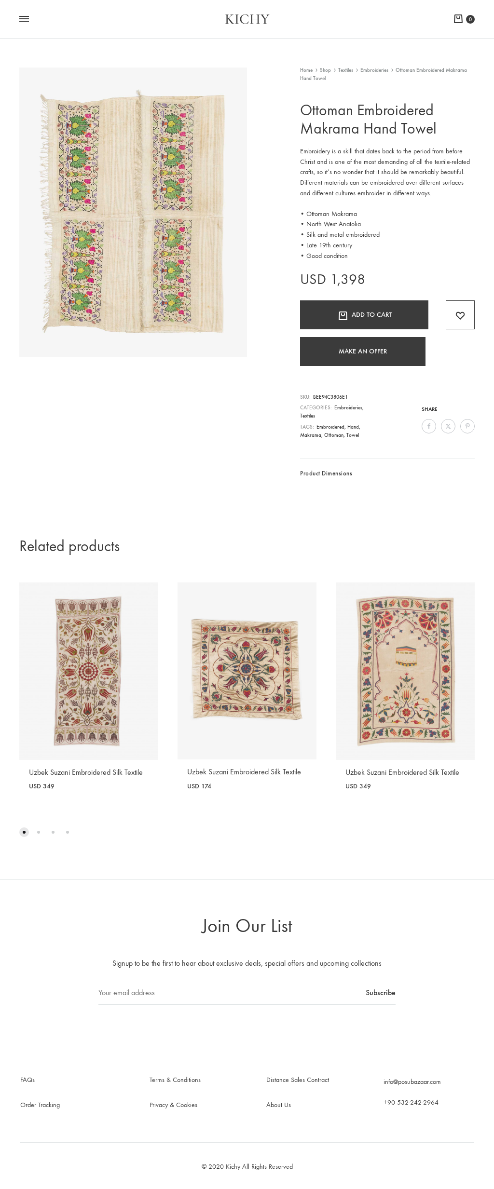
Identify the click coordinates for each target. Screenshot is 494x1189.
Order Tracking (40, 1105)
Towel (352, 435)
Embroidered (330, 427)
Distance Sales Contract (297, 1080)
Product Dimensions (326, 473)
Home (306, 70)
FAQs (27, 1080)
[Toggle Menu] (24, 19)
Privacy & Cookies (173, 1105)
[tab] (326, 476)
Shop (325, 70)
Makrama (310, 435)
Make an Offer (363, 351)
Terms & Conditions (175, 1080)
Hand (353, 427)
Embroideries (374, 70)
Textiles (345, 70)
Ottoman (333, 435)
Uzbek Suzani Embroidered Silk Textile (86, 772)
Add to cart (372, 315)
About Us (278, 1105)
